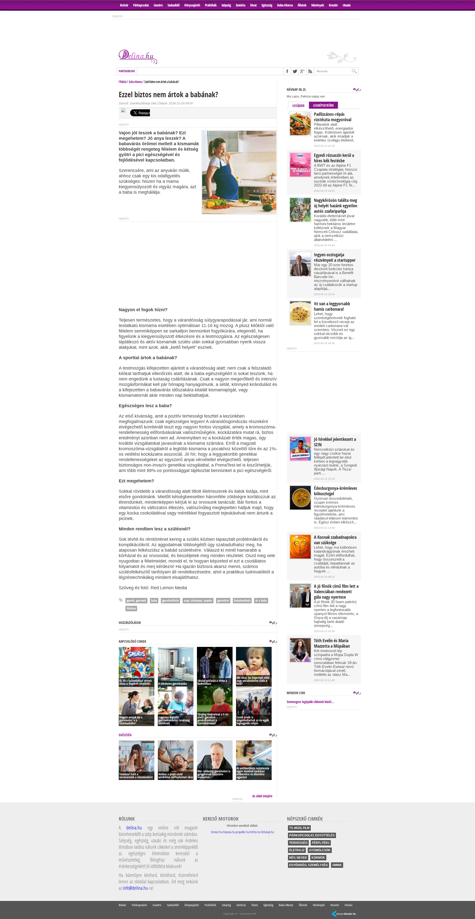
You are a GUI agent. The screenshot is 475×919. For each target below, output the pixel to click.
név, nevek (298, 857)
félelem (131, 608)
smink (337, 865)
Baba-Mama (285, 5)
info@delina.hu (135, 888)
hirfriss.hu (255, 832)
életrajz (297, 850)
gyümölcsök (320, 850)
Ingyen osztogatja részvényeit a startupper (335, 257)
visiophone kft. (248, 913)
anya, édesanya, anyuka (198, 600)
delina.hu (134, 827)
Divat (253, 5)
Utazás (347, 5)
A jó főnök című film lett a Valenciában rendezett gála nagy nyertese (336, 592)
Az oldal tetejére (262, 796)
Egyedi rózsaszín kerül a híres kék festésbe (334, 158)
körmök (318, 857)
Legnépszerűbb (323, 105)
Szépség (226, 5)
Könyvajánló (192, 5)
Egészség (266, 5)
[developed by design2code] (344, 914)
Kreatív (333, 5)
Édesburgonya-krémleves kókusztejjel (335, 491)
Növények (317, 5)
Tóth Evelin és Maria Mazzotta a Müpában (332, 643)
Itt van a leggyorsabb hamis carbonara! (332, 306)
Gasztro (158, 5)
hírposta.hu (229, 832)
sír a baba (261, 600)
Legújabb (298, 105)
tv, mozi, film (299, 828)
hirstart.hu (216, 832)
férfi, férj (321, 843)
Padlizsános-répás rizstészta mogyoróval (332, 117)
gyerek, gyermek (136, 600)
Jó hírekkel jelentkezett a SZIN (335, 442)
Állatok (302, 5)
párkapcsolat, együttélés (312, 835)
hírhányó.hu (267, 832)
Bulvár (124, 5)
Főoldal (122, 81)
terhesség (298, 843)
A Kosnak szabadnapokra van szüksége (335, 540)
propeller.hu (242, 832)
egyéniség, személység (308, 865)
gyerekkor (223, 600)
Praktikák (210, 5)
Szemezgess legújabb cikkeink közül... (310, 702)
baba (154, 600)
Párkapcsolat (141, 5)
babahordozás (242, 600)
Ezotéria (240, 5)
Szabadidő (173, 5)
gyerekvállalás (170, 600)
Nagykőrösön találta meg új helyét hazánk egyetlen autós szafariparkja (335, 206)
